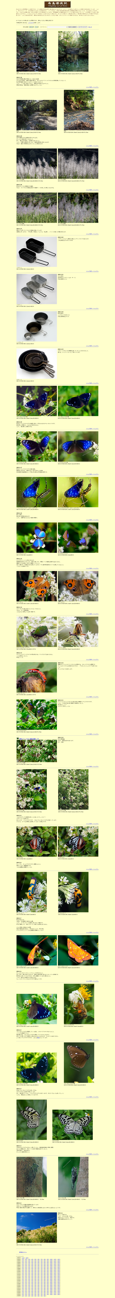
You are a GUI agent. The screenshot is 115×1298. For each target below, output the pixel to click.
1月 (23, 1259)
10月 (51, 1259)
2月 (26, 1259)
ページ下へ (96, 87)
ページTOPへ (89, 87)
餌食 (38, 1037)
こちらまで (31, 22)
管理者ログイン (23, 1252)
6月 (38, 1259)
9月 (48, 1259)
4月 (32, 1259)
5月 (35, 1259)
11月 (23, 1258)
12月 (27, 1258)
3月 (29, 1259)
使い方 (90, 27)
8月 (45, 1259)
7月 (41, 1259)
